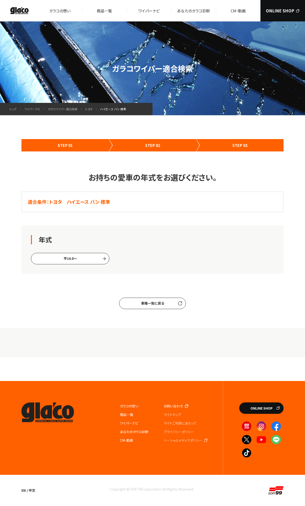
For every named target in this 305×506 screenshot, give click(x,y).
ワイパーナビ (149, 11)
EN (23, 490)
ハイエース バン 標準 (113, 109)
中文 (32, 490)
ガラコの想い (60, 11)
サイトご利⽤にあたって (180, 423)
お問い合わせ (173, 406)
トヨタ (88, 109)
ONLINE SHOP (280, 11)
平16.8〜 (70, 258)
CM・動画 (238, 11)
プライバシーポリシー (179, 431)
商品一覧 (104, 11)
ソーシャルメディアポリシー (183, 440)
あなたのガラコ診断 (193, 11)
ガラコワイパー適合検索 (62, 109)
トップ (13, 109)
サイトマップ (172, 414)
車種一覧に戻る (152, 303)
